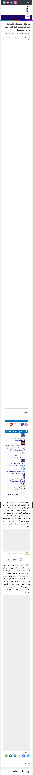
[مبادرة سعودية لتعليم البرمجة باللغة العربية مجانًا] (23, 453)
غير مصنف (17, 33)
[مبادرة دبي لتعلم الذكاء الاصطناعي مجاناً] (23, 435)
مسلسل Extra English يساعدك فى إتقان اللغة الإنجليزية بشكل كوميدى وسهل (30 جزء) (15, 448)
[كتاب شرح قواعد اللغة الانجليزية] (23, 491)
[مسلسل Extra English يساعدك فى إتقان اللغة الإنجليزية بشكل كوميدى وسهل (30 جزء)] (23, 443)
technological (25, 33)
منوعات (12, 33)
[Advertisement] (16, 540)
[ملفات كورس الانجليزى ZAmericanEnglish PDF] (23, 460)
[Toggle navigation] (27, 2)
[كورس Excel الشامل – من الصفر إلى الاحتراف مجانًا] (23, 476)
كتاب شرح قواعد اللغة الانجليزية (15, 494)
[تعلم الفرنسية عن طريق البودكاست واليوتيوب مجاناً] (23, 484)
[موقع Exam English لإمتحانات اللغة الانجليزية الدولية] (23, 468)
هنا (19, 510)
